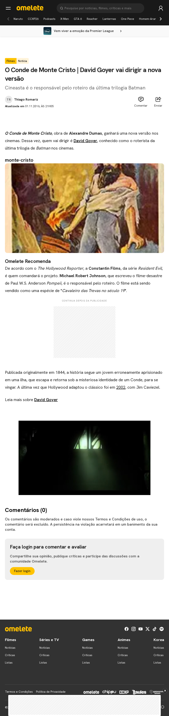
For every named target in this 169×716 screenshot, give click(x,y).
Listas (9, 662)
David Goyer (85, 140)
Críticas (10, 655)
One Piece (127, 19)
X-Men (64, 19)
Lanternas (109, 19)
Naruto (18, 19)
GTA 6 (78, 19)
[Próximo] (160, 18)
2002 (120, 387)
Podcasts (49, 19)
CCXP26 (33, 19)
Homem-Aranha (149, 19)
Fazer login (22, 571)
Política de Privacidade (51, 691)
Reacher (92, 19)
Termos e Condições (19, 691)
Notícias (10, 648)
